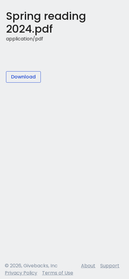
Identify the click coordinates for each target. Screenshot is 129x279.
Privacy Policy (21, 272)
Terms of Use (57, 272)
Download (23, 76)
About (88, 265)
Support (109, 265)
